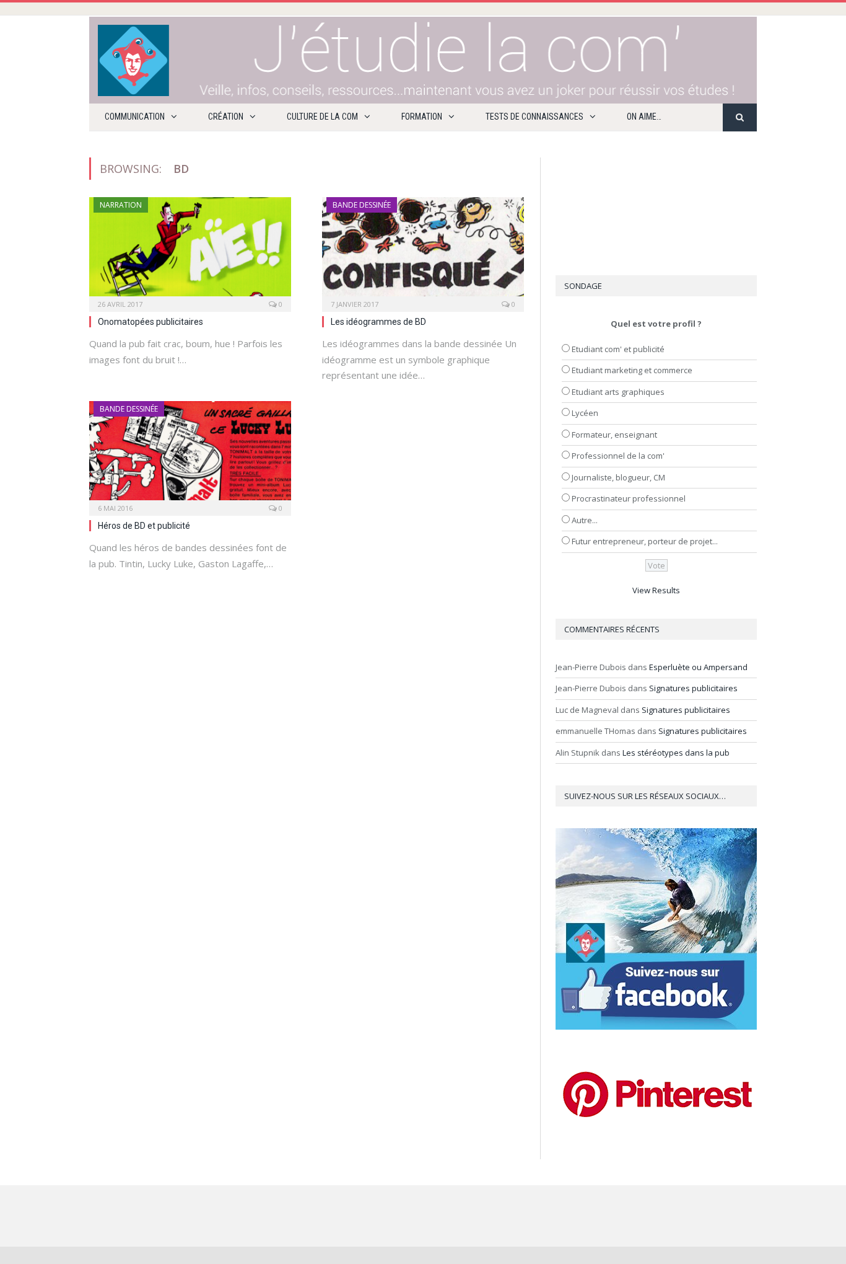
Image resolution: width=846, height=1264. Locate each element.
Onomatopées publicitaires (150, 322)
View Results (656, 590)
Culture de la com (322, 117)
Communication (135, 117)
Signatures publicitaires (693, 688)
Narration (121, 205)
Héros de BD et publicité (144, 526)
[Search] (740, 117)
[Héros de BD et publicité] (190, 454)
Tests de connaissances (534, 117)
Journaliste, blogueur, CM (618, 477)
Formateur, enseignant (614, 434)
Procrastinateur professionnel (629, 498)
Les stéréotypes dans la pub (676, 752)
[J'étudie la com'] (423, 57)
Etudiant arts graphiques (618, 391)
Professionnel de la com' (618, 455)
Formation (421, 117)
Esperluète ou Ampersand (698, 667)
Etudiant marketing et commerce (632, 370)
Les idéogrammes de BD (378, 322)
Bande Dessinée (362, 205)
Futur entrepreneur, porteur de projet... (645, 541)
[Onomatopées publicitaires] (190, 250)
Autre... (585, 520)
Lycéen (585, 412)
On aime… (644, 117)
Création (225, 117)
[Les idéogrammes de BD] (423, 250)
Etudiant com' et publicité (618, 349)
